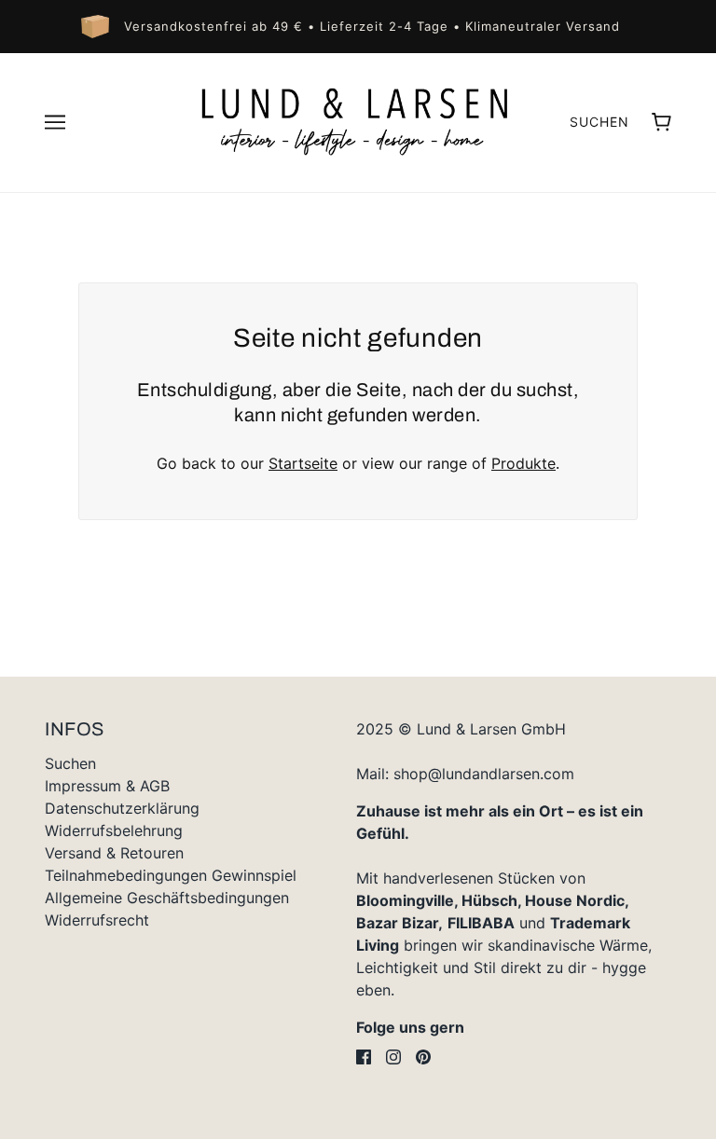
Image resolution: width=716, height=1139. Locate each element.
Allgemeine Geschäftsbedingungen (167, 897)
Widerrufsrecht (97, 920)
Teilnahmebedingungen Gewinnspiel (170, 875)
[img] (364, 1057)
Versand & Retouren (114, 853)
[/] (358, 121)
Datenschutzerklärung (122, 808)
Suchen (599, 122)
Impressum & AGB (107, 785)
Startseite (302, 463)
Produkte (523, 463)
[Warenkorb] (661, 122)
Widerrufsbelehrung (114, 830)
